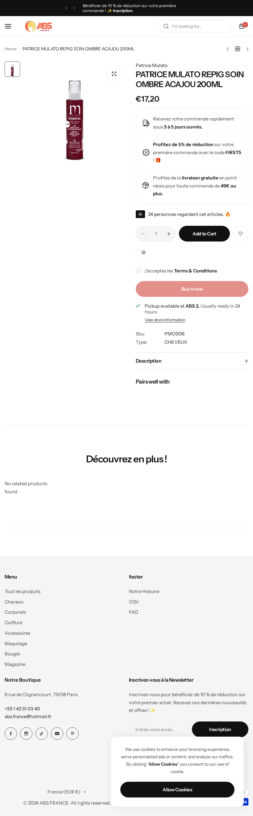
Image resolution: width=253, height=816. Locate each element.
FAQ (133, 612)
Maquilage (16, 643)
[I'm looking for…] (166, 26)
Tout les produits (22, 591)
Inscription (220, 729)
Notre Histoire (144, 591)
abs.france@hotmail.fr (28, 716)
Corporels (15, 612)
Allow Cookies (177, 790)
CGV (134, 602)
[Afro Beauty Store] (39, 26)
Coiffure (13, 622)
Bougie (12, 654)
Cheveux (14, 602)
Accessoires (17, 633)
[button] (66, 8)
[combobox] (195, 26)
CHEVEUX (175, 342)
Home (11, 49)
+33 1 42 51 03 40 (22, 709)
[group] (74, 113)
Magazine (15, 664)
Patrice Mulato (152, 65)
